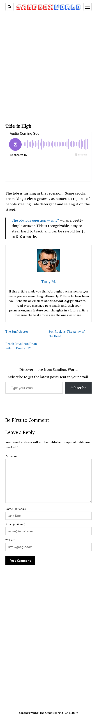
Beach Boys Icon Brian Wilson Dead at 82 (21, 345)
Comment (11, 456)
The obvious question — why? (35, 220)
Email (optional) (15, 524)
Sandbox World (28, 712)
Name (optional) (15, 508)
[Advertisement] (48, 67)
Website (10, 540)
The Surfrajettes (16, 331)
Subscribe (78, 387)
